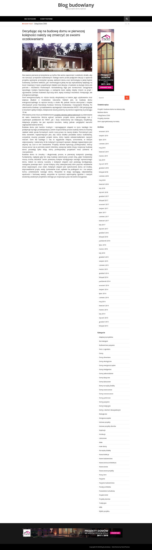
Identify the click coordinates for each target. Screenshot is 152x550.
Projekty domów (103, 118)
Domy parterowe (105, 398)
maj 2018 (102, 180)
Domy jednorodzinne (106, 373)
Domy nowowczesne (106, 394)
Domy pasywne (46, 19)
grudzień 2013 (104, 322)
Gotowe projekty (104, 422)
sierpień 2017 (103, 208)
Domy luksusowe (105, 382)
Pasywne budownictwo (106, 483)
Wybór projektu (104, 511)
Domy (101, 353)
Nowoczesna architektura (107, 463)
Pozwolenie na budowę (107, 491)
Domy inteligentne (105, 369)
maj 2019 (102, 148)
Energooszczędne (105, 418)
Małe (100, 442)
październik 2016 (104, 241)
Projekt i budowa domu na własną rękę (111, 109)
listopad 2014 (103, 277)
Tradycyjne (102, 503)
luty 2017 (102, 225)
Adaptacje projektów (106, 337)
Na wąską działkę (105, 450)
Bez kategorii (30, 19)
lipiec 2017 (102, 212)
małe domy (103, 446)
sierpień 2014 (103, 289)
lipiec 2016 (102, 245)
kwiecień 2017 (104, 221)
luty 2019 (102, 160)
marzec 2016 (103, 249)
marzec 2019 (103, 156)
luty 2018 (102, 188)
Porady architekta (105, 487)
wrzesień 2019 (104, 131)
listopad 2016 (103, 237)
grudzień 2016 (104, 233)
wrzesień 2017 (104, 204)
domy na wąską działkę (107, 386)
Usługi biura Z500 (40, 24)
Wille (100, 507)
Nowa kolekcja (104, 454)
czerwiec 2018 (104, 176)
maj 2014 (102, 302)
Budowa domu (103, 112)
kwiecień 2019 (104, 152)
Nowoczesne (103, 467)
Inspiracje (102, 430)
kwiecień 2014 (104, 306)
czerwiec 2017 (104, 216)
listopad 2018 (103, 172)
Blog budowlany (76, 5)
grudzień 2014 (104, 273)
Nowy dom (103, 475)
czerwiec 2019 (104, 144)
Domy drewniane (105, 357)
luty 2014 (102, 314)
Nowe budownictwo (106, 458)
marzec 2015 (103, 269)
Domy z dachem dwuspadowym (110, 410)
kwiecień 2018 (104, 184)
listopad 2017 (103, 200)
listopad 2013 (103, 326)
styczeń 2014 (103, 318)
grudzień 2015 (104, 257)
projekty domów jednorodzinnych (67, 115)
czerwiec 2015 (104, 265)
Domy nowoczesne (105, 390)
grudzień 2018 (104, 168)
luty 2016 (102, 253)
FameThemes (125, 547)
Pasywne (102, 479)
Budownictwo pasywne (107, 345)
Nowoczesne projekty (106, 471)
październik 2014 (104, 281)
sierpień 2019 (103, 136)
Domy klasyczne (104, 378)
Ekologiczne (103, 414)
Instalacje (102, 434)
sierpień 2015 (103, 261)
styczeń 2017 (103, 229)
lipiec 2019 (102, 140)
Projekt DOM (103, 495)
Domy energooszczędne (107, 365)
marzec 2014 (103, 310)
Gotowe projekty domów (107, 426)
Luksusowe (103, 438)
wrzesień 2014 (104, 285)
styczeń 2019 (103, 164)
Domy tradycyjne (105, 406)
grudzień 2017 (104, 196)
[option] (82, 24)
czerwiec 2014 (104, 298)
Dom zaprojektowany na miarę (108, 121)
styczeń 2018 (103, 192)
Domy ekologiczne (105, 361)
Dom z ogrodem (104, 349)
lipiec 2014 (102, 293)
